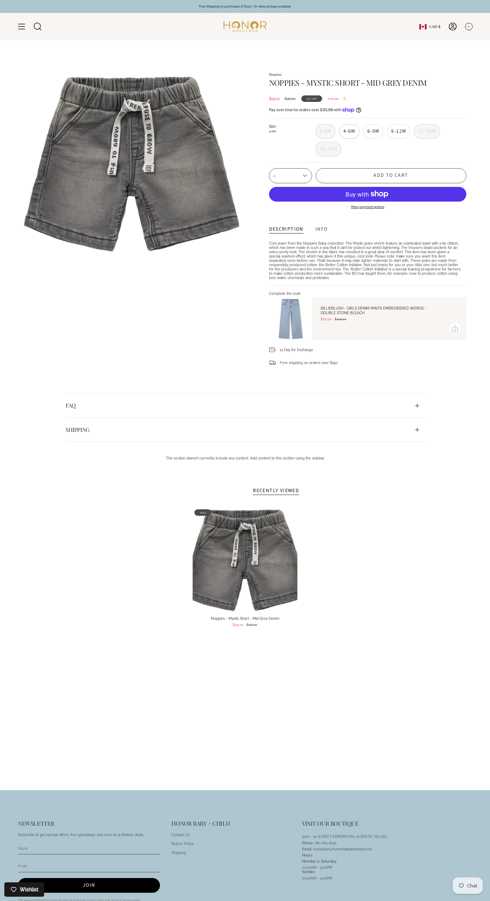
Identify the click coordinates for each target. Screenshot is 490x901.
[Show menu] (21, 26)
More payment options (367, 207)
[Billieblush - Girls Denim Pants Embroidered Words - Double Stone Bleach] (290, 318)
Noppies (275, 74)
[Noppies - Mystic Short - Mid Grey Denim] (245, 560)
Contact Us (180, 834)
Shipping (78, 429)
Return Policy (182, 843)
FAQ (71, 405)
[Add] (455, 329)
